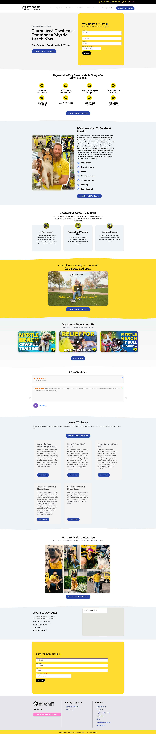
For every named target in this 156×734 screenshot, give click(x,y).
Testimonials (100, 716)
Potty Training (69, 710)
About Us (80, 8)
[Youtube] (41, 709)
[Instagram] (38, 709)
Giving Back (100, 710)
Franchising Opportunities (104, 722)
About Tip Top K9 (101, 706)
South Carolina (39, 26)
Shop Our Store (101, 725)
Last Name (85, 36)
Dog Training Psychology (103, 713)
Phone (84, 41)
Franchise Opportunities (106, 8)
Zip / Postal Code (87, 46)
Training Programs (56, 8)
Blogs (98, 719)
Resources (90, 8)
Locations (69, 8)
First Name (85, 30)
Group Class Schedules (72, 706)
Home (33, 26)
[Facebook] (35, 709)
